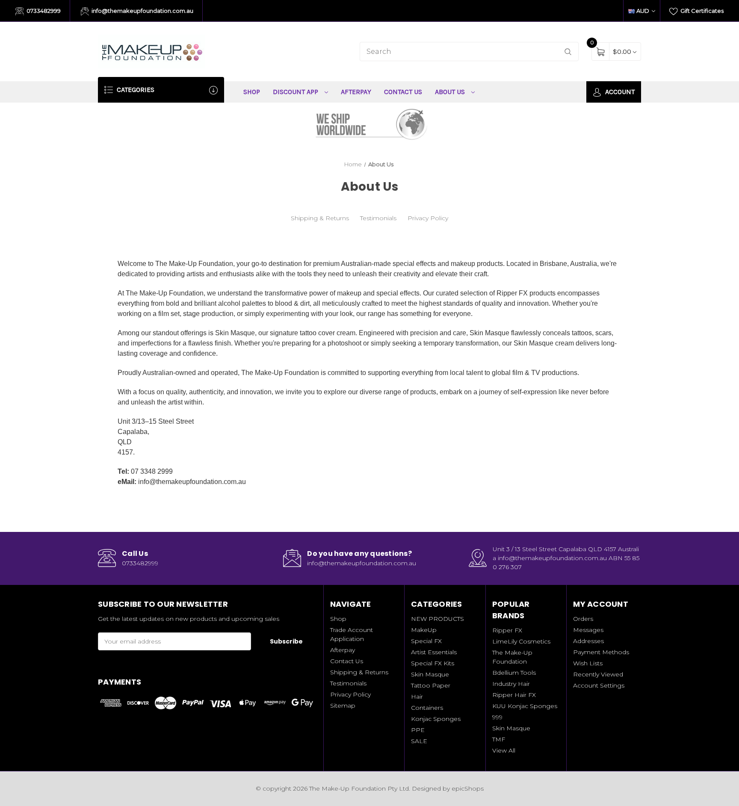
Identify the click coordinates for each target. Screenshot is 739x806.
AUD (642, 10)
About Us (451, 92)
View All (503, 750)
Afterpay (356, 92)
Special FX (426, 641)
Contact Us (403, 92)
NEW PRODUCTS (437, 619)
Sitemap (342, 705)
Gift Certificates (701, 10)
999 (497, 717)
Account (619, 92)
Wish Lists (588, 663)
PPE (418, 730)
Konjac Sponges (436, 719)
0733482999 (43, 10)
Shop (251, 92)
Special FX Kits (432, 663)
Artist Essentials (434, 652)
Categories (134, 90)
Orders (583, 619)
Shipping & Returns (320, 218)
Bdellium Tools (514, 672)
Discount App (296, 92)
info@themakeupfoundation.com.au (141, 10)
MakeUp (424, 630)
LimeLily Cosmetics (521, 641)
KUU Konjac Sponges (524, 706)
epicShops (468, 788)
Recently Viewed (598, 674)
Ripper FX (507, 630)
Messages (588, 630)
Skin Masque (430, 674)
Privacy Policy (428, 218)
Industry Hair (511, 684)
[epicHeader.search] (568, 51)
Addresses (588, 641)
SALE (419, 741)
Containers (427, 708)
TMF (498, 739)
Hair (417, 696)
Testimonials (378, 218)
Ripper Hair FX (514, 695)
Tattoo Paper (430, 685)
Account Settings (598, 685)
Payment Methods (601, 652)
